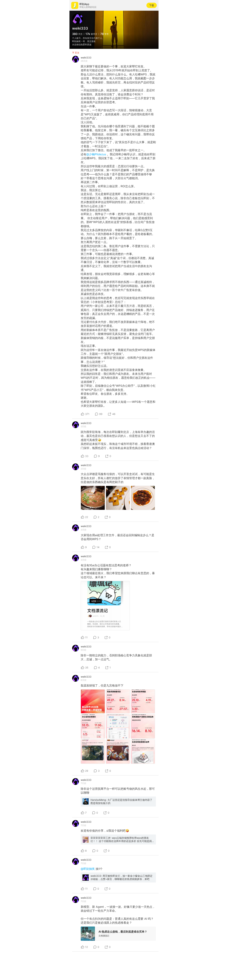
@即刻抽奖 (88, 869)
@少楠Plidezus (96, 154)
